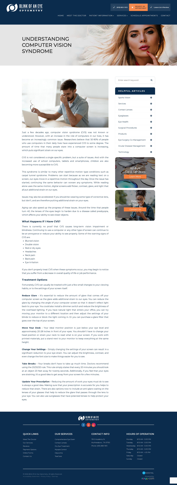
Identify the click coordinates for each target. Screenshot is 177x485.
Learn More (135, 176)
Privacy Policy (45, 476)
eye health (123, 122)
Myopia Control (60, 449)
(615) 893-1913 (122, 7)
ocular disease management (131, 146)
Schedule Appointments (144, 15)
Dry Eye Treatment (62, 446)
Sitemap (55, 476)
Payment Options (29, 449)
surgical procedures (127, 128)
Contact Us (135, 209)
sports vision (124, 98)
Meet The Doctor (76, 15)
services (122, 104)
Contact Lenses (61, 443)
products (122, 134)
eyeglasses (123, 116)
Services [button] (121, 15)
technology (123, 152)
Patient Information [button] (100, 15)
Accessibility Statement (31, 476)
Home (61, 15)
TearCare (58, 456)
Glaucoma (59, 453)
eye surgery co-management (132, 140)
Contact (165, 15)
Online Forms (28, 453)
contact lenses (125, 110)
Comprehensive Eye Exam (65, 439)
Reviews (26, 446)
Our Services (28, 443)
